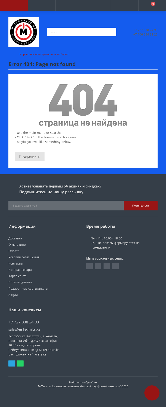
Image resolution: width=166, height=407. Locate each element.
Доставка (15, 238)
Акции (13, 295)
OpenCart (91, 382)
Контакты (15, 263)
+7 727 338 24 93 (145, 30)
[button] (69, 5)
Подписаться (140, 205)
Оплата (13, 251)
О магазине (17, 244)
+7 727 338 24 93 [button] (24, 322)
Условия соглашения (24, 257)
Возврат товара (20, 270)
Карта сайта (17, 276)
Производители (20, 282)
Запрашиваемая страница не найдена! (44, 54)
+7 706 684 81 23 (145, 34)
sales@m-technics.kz (24, 329)
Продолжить (29, 156)
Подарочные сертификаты (28, 288)
